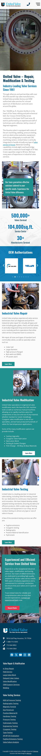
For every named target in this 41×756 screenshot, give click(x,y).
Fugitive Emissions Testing (13, 739)
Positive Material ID (10, 713)
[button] (3, 265)
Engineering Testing (10, 726)
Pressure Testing (9, 719)
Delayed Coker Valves (11, 678)
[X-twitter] (16, 655)
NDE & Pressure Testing (12, 700)
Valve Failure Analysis (11, 742)
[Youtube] (20, 655)
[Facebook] (12, 655)
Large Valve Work (9, 675)
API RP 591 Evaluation (11, 736)
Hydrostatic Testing (10, 723)
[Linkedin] (29, 655)
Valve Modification (10, 681)
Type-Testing (8, 732)
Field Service (7, 672)
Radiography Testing (10, 703)
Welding (6, 688)
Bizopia (29, 753)
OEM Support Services (11, 684)
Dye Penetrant (8, 710)
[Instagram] (25, 655)
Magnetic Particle (9, 707)
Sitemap (35, 751)
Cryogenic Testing (9, 729)
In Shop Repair (8, 668)
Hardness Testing (9, 716)
